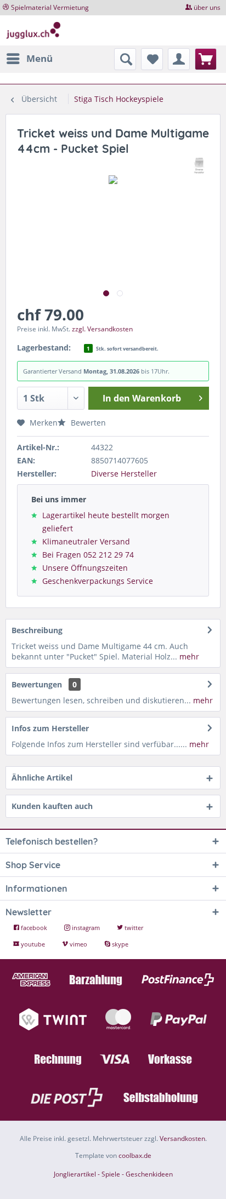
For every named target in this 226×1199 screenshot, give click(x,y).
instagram (85, 927)
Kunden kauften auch (52, 806)
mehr (188, 656)
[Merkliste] (152, 59)
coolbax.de (134, 1155)
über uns (207, 7)
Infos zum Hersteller (50, 728)
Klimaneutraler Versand (86, 541)
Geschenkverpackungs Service (97, 581)
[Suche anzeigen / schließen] (125, 59)
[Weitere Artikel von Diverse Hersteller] (199, 165)
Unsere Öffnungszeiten (85, 568)
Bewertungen (37, 684)
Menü (39, 58)
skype (119, 944)
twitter (133, 927)
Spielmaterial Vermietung (50, 7)
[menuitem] (29, 59)
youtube (33, 944)
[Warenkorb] (206, 59)
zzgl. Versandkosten (102, 329)
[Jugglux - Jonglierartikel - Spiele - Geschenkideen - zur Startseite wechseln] (33, 30)
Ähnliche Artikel (42, 777)
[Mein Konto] (179, 59)
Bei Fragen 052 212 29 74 (88, 554)
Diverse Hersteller (124, 473)
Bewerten (87, 422)
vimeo (78, 944)
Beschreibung (37, 630)
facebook (34, 927)
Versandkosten (182, 1138)
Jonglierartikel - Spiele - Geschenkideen (113, 1174)
